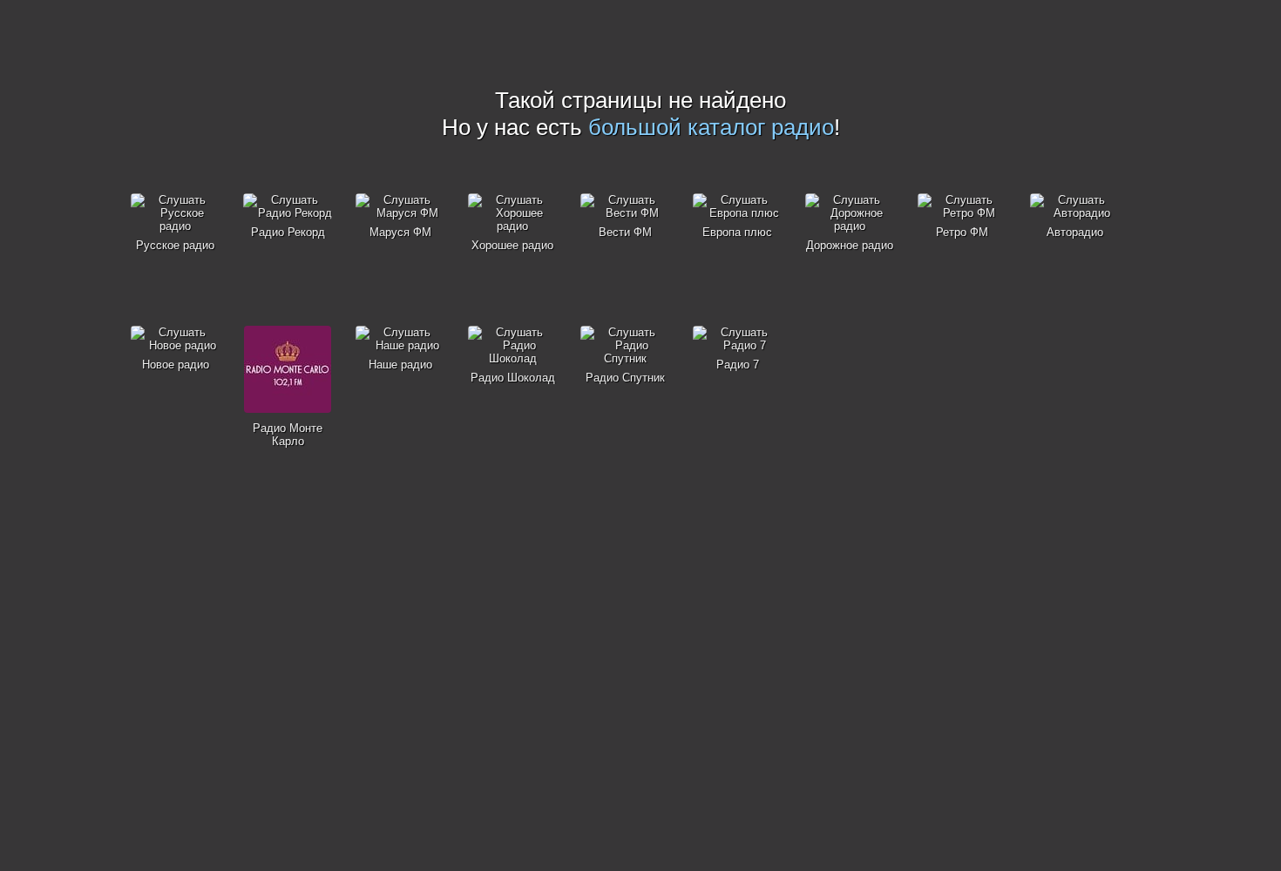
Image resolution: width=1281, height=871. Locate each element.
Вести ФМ (625, 232)
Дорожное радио (849, 245)
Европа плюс (737, 232)
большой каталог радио (711, 127)
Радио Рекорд (288, 232)
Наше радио (400, 364)
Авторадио (1075, 232)
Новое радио (175, 364)
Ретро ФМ (962, 232)
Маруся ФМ (400, 232)
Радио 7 (737, 364)
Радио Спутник (625, 377)
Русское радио (175, 245)
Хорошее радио (512, 245)
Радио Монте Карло (287, 435)
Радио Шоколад (513, 377)
